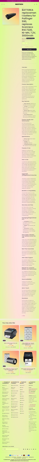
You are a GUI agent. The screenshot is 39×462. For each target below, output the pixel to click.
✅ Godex (21, 387)
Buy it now (29, 49)
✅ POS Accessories (14, 412)
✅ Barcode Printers (14, 385)
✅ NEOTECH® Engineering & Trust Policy (5, 432)
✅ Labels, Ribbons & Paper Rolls (14, 407)
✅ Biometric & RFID (14, 390)
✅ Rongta (22, 404)
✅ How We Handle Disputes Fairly (5, 436)
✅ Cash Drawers (14, 393)
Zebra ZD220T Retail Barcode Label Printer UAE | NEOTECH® (28, 369)
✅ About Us (4, 385)
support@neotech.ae (33, 388)
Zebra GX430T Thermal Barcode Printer (10, 344)
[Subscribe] (18, 449)
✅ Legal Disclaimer (5, 413)
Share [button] (24, 315)
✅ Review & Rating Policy (5, 419)
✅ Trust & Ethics (5, 428)
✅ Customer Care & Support (5, 439)
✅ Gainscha (22, 385)
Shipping (23, 39)
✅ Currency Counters (13, 396)
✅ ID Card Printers (14, 401)
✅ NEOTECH (22, 391)
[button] (2, 4)
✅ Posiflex (22, 396)
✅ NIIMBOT (22, 398)
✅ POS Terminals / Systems (14, 410)
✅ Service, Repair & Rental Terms (5, 443)
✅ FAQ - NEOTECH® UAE (5, 411)
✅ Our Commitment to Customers (5, 388)
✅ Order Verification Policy (5, 426)
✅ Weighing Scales (14, 417)
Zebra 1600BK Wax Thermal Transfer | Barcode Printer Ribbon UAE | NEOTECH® (10, 369)
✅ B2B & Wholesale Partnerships (5, 399)
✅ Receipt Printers (14, 414)
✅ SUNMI (21, 406)
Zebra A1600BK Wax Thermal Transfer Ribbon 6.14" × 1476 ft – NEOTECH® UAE (28, 344)
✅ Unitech (22, 411)
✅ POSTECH (22, 400)
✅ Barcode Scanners (13, 388)
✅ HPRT (21, 389)
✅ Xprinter (22, 413)
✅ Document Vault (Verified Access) (5, 407)
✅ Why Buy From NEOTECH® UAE (5, 393)
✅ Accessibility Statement (5, 396)
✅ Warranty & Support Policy (5, 423)
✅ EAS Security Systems (14, 399)
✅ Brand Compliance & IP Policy (5, 403)
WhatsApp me (32, 393)
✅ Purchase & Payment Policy (5, 416)
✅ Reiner (21, 402)
